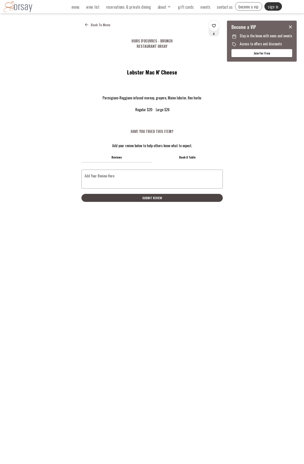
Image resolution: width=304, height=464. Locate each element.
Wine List (92, 7)
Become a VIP (249, 6)
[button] (165, 6)
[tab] (116, 157)
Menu (75, 7)
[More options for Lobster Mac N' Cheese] (214, 25)
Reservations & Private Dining (128, 7)
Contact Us (225, 7)
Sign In (273, 6)
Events (206, 7)
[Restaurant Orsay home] (24, 6)
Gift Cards (186, 7)
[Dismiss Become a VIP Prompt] (290, 26)
